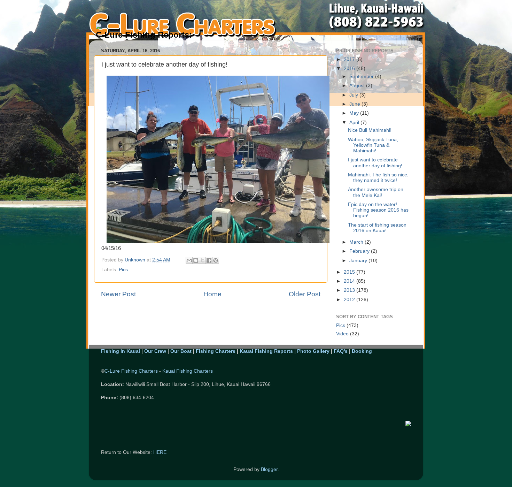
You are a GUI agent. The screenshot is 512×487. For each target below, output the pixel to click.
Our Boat (181, 351)
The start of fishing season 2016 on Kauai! (377, 227)
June (355, 104)
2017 (350, 59)
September (362, 76)
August (357, 85)
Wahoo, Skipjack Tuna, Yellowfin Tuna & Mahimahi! (373, 145)
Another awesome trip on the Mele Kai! (375, 192)
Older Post (304, 294)
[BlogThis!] (195, 260)
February (360, 251)
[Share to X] (202, 260)
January (359, 260)
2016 (350, 68)
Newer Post (118, 294)
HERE (159, 452)
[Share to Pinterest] (215, 260)
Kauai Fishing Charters (187, 371)
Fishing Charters (215, 351)
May (354, 113)
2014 (350, 281)
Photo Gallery (313, 351)
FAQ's (341, 351)
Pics (123, 269)
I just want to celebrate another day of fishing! (375, 162)
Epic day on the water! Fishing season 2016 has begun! (378, 210)
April (354, 122)
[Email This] (189, 260)
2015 (350, 272)
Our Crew (155, 351)
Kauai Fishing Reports (266, 351)
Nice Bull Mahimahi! (369, 130)
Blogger (269, 469)
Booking (362, 351)
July (354, 95)
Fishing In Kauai (120, 351)
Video (342, 333)
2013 (350, 290)
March (357, 242)
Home (212, 294)
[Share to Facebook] (208, 260)
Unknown (136, 259)
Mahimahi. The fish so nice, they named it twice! (378, 177)
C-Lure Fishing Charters (131, 371)
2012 (350, 299)
